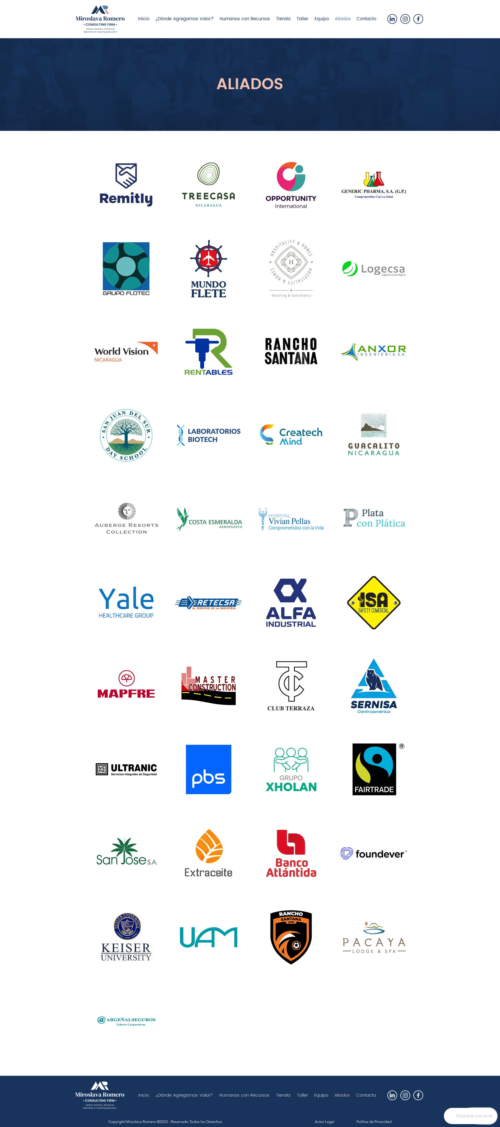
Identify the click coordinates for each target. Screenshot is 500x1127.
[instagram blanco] (405, 1095)
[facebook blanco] (418, 1095)
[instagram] (405, 19)
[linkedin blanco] (392, 1095)
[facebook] (418, 19)
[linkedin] (392, 19)
